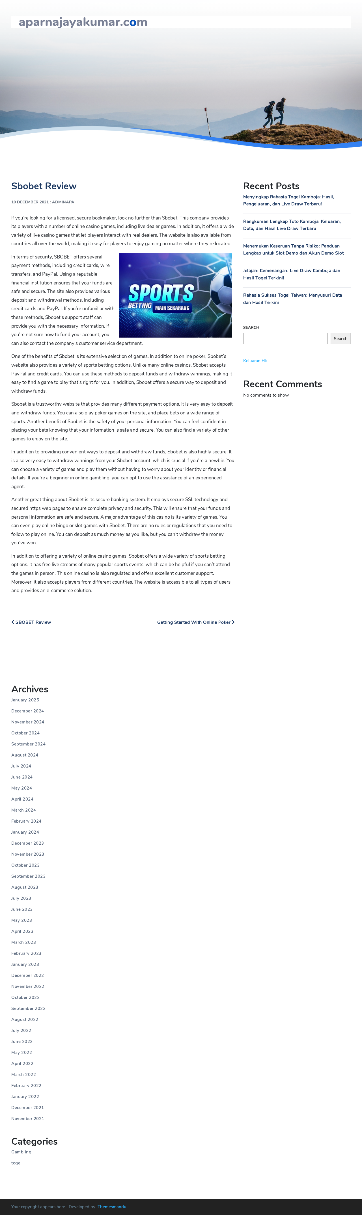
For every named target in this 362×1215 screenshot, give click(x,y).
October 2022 (25, 997)
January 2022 (25, 1096)
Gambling (21, 1152)
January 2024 (25, 832)
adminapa (63, 202)
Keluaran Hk (255, 361)
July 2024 (21, 766)
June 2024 (22, 777)
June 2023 (22, 909)
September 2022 (28, 1008)
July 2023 (21, 898)
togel (16, 1163)
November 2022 (27, 986)
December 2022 (27, 975)
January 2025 (25, 700)
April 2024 (22, 799)
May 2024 (21, 788)
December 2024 (27, 711)
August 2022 (24, 1019)
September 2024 (28, 744)
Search (251, 327)
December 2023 (27, 843)
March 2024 (23, 810)
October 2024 (25, 733)
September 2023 (28, 876)
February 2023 (26, 953)
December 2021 (27, 1107)
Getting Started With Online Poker (194, 622)
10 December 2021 (30, 202)
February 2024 (26, 821)
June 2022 (22, 1041)
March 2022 (23, 1074)
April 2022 (22, 1063)
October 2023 (25, 865)
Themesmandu (112, 1207)
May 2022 (21, 1052)
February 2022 (26, 1085)
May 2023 (21, 920)
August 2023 (24, 887)
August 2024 (24, 755)
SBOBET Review (32, 622)
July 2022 (21, 1030)
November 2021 (27, 1118)
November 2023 (27, 854)
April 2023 (22, 931)
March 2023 (23, 942)
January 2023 (25, 964)
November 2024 (27, 722)
